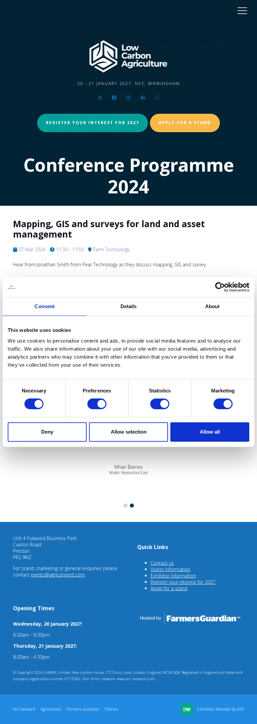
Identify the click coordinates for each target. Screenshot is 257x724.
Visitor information (170, 569)
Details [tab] (128, 306)
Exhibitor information (173, 575)
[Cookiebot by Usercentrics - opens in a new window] (220, 287)
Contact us (162, 563)
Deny (47, 432)
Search (157, 98)
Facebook (114, 98)
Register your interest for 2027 (92, 122)
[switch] (96, 403)
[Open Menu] (242, 10)
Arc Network (24, 709)
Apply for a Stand (185, 122)
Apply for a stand (169, 588)
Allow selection (129, 432)
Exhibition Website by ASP (220, 709)
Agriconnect (50, 709)
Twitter (100, 98)
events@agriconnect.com (58, 574)
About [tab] (212, 306)
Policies (111, 709)
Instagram (128, 98)
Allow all (210, 432)
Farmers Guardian (83, 709)
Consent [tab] (44, 306)
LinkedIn (143, 98)
